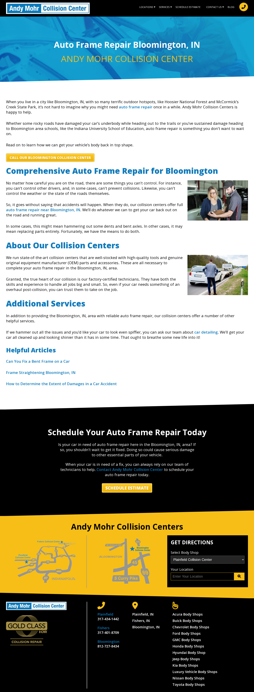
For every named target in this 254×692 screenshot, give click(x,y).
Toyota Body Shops (188, 684)
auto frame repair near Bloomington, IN (43, 209)
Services (164, 7)
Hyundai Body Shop (188, 652)
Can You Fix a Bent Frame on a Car (38, 361)
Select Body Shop (185, 552)
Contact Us (214, 7)
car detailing (206, 332)
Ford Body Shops (186, 633)
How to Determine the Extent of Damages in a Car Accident (61, 383)
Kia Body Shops (185, 665)
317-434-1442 (108, 619)
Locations (146, 7)
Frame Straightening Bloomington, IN (41, 372)
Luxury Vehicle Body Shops (194, 671)
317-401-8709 (108, 632)
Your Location (182, 569)
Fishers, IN (141, 620)
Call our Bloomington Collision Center (50, 157)
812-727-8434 (108, 646)
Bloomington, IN (146, 627)
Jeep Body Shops (186, 659)
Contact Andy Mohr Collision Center (130, 469)
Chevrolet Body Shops (190, 627)
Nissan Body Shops (188, 678)
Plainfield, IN (143, 614)
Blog (231, 7)
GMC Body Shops (186, 639)
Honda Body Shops (188, 646)
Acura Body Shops (187, 614)
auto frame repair (135, 106)
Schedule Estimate (188, 7)
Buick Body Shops (187, 620)
